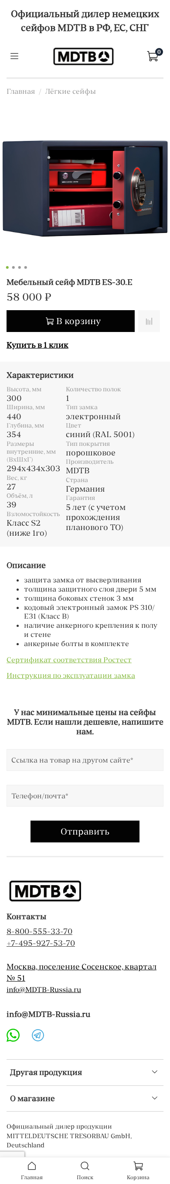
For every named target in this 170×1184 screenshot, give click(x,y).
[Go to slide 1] (7, 267)
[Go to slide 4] (25, 267)
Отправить (85, 831)
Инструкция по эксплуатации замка (71, 675)
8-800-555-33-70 (39, 931)
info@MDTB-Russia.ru (44, 989)
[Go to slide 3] (19, 267)
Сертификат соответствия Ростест (69, 659)
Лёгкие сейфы (70, 91)
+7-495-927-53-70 (41, 943)
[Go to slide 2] (13, 267)
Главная (21, 91)
